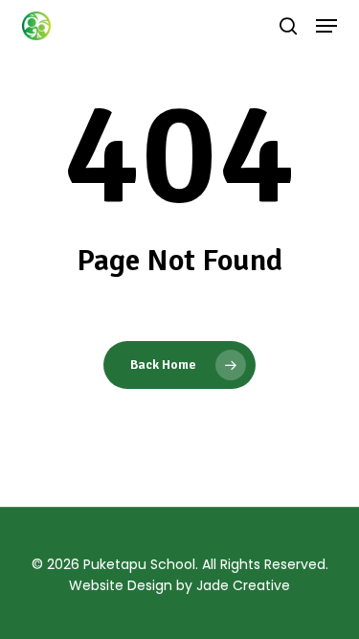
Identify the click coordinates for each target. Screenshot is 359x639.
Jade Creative (243, 585)
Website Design (120, 585)
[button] (326, 25)
